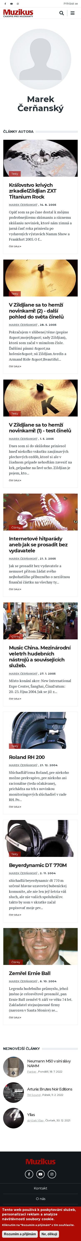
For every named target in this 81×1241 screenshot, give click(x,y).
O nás (40, 1199)
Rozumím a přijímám (20, 1234)
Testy (14, 173)
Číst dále (14, 246)
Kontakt (40, 1188)
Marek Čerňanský (23, 204)
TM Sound (33, 1094)
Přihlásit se (71, 3)
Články (15, 527)
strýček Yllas (35, 1120)
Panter (31, 1071)
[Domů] (18, 13)
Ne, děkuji (49, 1234)
